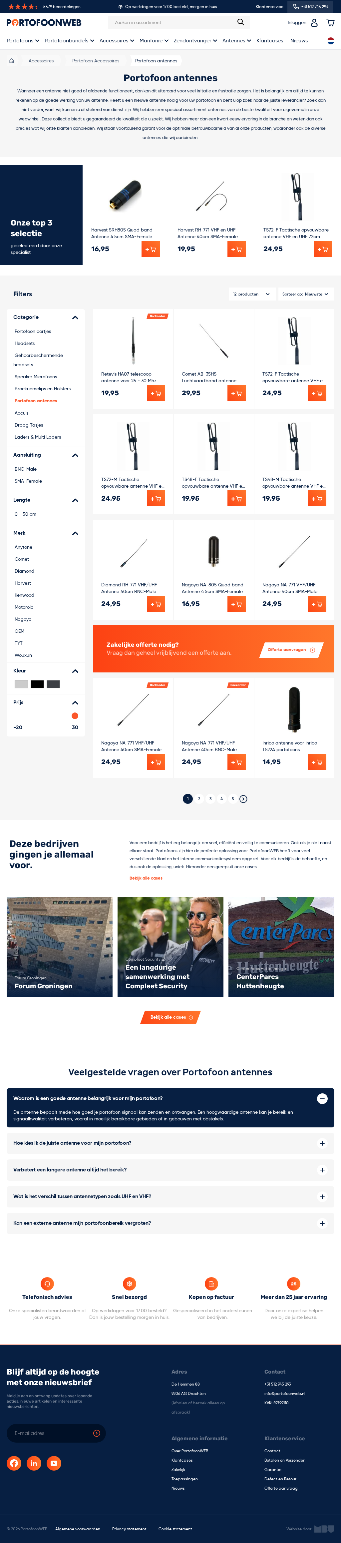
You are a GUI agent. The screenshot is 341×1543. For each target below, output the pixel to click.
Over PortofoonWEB (189, 1451)
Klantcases (269, 40)
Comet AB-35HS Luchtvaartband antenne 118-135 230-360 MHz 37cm (210, 377)
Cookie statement (175, 1528)
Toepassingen (184, 1479)
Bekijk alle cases (146, 878)
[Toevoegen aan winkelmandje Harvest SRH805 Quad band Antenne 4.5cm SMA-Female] (151, 249)
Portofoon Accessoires (95, 61)
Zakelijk (178, 1470)
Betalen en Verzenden (284, 1461)
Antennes (233, 40)
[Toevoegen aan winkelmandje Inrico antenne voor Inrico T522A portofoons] (317, 762)
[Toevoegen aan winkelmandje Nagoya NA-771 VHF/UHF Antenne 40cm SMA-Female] (156, 762)
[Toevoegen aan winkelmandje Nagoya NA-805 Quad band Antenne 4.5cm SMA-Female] (236, 604)
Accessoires (114, 40)
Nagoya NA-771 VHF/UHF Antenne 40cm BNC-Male (209, 746)
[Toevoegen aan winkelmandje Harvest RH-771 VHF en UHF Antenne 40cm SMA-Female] (236, 249)
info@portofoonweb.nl (284, 1394)
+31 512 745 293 (277, 1385)
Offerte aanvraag (281, 1489)
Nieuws (299, 40)
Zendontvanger (192, 40)
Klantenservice (269, 6)
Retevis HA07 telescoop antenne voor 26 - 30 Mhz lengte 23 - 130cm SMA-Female (129, 377)
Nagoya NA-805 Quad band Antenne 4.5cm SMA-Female (212, 588)
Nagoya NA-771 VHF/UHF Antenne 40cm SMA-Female (131, 746)
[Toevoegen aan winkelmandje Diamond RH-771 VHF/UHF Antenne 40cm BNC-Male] (156, 604)
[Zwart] (37, 684)
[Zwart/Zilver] (53, 684)
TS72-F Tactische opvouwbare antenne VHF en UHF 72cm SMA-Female (296, 233)
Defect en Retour (280, 1479)
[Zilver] (21, 684)
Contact (272, 1451)
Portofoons (20, 40)
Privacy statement (129, 1528)
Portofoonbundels (66, 40)
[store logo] (44, 22)
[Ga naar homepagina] (12, 60)
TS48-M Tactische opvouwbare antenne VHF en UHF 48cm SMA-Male (293, 482)
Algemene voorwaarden (77, 1528)
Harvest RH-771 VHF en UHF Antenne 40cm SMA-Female (207, 233)
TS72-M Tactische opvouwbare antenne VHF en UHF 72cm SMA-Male (132, 482)
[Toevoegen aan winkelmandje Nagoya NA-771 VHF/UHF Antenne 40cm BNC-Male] (236, 762)
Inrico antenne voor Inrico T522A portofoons (289, 746)
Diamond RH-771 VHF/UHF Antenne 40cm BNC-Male (129, 588)
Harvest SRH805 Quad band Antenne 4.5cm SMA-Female (122, 233)
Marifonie (151, 40)
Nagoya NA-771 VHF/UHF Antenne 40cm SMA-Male (289, 588)
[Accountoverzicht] (314, 23)
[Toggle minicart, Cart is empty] (330, 23)
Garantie (272, 1470)
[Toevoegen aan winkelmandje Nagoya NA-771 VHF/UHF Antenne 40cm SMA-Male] (317, 604)
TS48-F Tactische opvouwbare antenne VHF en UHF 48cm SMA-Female (213, 482)
